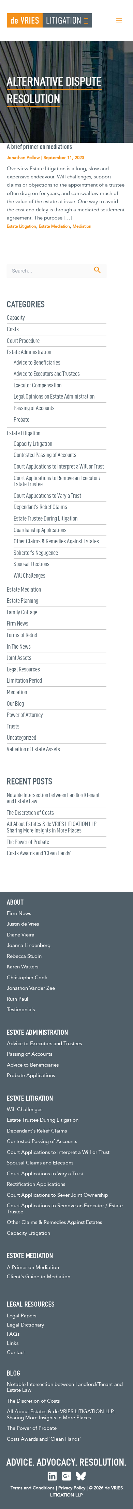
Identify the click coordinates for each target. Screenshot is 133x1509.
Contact (16, 1352)
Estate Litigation (23, 433)
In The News (19, 646)
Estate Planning (22, 600)
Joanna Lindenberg (28, 945)
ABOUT (15, 902)
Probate (21, 419)
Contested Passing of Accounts (45, 455)
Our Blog (15, 703)
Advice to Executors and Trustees (47, 373)
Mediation (17, 692)
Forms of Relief (22, 635)
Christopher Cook (27, 978)
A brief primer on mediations (39, 146)
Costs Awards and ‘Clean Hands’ (39, 853)
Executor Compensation (37, 385)
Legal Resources (23, 669)
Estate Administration (29, 352)
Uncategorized (21, 737)
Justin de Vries (23, 924)
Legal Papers (21, 1316)
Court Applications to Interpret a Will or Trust (59, 466)
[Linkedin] (52, 1476)
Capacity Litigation (33, 443)
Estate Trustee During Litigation (45, 518)
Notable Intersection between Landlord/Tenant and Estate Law (53, 798)
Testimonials (21, 1010)
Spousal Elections (31, 564)
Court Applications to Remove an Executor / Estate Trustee (57, 481)
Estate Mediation (24, 589)
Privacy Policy (71, 1488)
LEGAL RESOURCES (31, 1304)
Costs (13, 329)
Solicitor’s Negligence (36, 552)
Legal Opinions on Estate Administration (54, 396)
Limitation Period (24, 680)
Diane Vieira (20, 935)
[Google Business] (66, 1476)
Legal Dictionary (25, 1325)
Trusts (13, 726)
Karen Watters (22, 967)
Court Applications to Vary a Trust (47, 495)
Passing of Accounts (34, 408)
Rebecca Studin (24, 956)
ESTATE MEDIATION (30, 1255)
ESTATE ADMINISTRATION (37, 1032)
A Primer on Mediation (33, 1267)
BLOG (13, 1373)
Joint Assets (19, 657)
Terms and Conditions (33, 1488)
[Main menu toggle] (119, 20)
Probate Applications (31, 1076)
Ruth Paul (17, 999)
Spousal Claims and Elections (40, 1163)
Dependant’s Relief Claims (40, 507)
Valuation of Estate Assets (33, 749)
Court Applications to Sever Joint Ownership (57, 1195)
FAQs (13, 1334)
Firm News (17, 623)
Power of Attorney (25, 715)
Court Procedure (23, 340)
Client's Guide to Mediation (38, 1277)
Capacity (16, 317)
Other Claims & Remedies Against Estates (56, 541)
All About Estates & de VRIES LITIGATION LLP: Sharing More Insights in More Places (52, 827)
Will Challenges (29, 575)
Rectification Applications (36, 1184)
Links (12, 1343)
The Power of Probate (28, 842)
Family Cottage (22, 612)
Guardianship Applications (40, 530)
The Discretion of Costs (30, 812)
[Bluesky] (81, 1476)
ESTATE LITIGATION (30, 1098)
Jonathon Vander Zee (31, 988)
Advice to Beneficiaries (37, 362)
